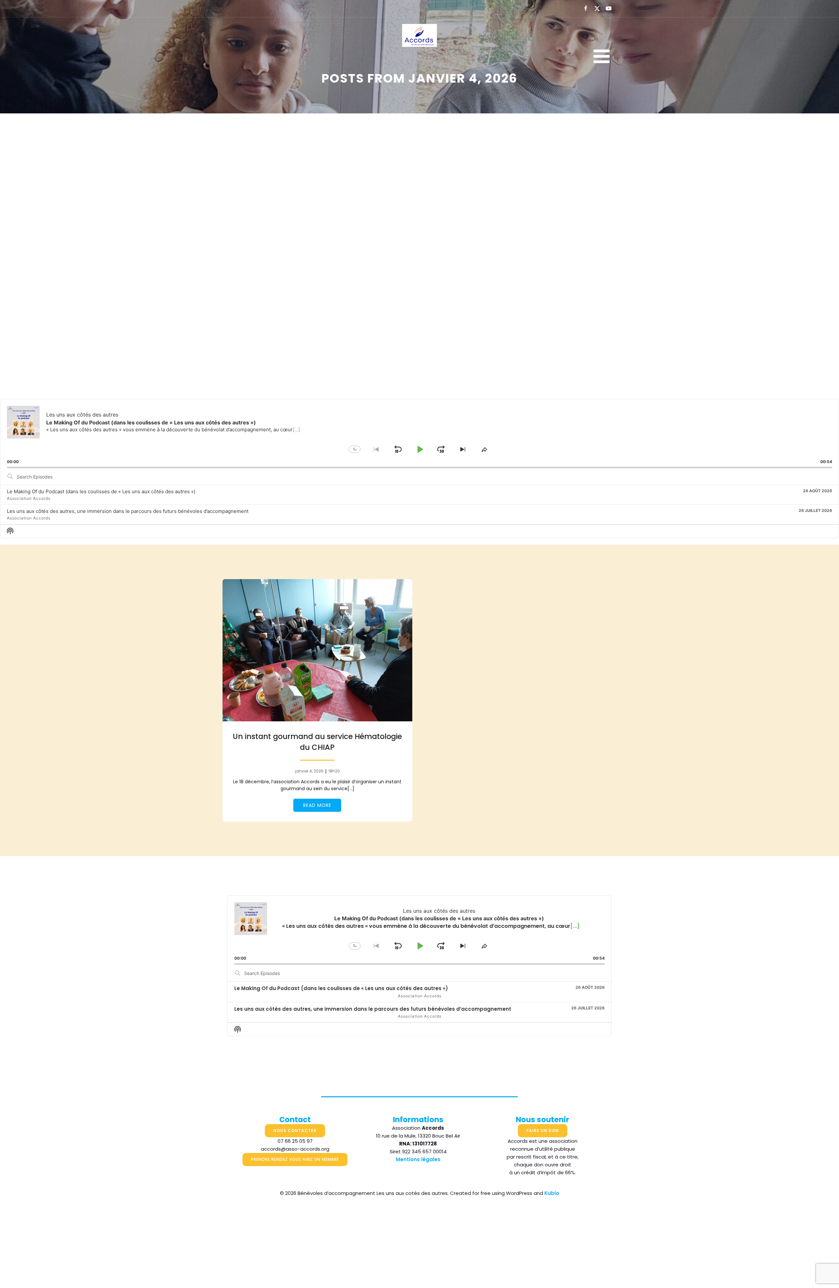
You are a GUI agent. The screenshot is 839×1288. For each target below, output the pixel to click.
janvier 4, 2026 (309, 771)
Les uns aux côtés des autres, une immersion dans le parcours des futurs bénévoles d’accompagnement (127, 511)
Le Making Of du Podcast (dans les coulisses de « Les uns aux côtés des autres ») (101, 491)
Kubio (551, 1193)
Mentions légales (418, 1159)
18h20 (334, 771)
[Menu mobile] (602, 57)
